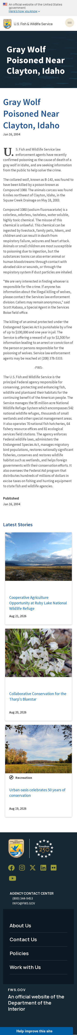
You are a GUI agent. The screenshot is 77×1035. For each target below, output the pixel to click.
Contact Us (23, 939)
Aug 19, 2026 (17, 808)
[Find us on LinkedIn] (44, 868)
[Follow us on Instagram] (23, 868)
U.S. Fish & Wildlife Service (33, 24)
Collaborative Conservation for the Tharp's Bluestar (37, 696)
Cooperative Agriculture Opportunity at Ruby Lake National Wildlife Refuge (38, 603)
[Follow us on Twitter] (34, 868)
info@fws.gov (23, 903)
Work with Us (25, 967)
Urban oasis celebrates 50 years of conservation (37, 792)
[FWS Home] (7, 24)
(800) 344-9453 (22, 898)
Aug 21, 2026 (17, 616)
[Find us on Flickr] (55, 868)
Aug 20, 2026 (17, 712)
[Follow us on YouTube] (14, 878)
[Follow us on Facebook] (12, 868)
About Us (20, 925)
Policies (19, 953)
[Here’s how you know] (38, 8)
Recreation (23, 778)
